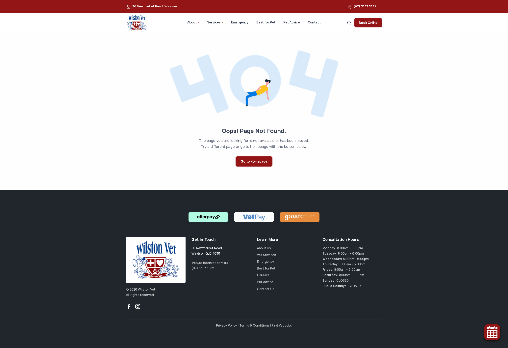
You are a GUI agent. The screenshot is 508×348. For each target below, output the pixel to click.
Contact (314, 22)
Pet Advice (291, 22)
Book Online (368, 22)
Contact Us (265, 289)
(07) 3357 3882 (365, 6)
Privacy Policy (226, 325)
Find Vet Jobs (282, 325)
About (192, 22)
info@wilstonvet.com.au (209, 263)
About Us (264, 248)
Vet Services (266, 255)
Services (214, 22)
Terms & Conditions (254, 325)
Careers (263, 275)
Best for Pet (265, 22)
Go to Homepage (254, 161)
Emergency (239, 22)
